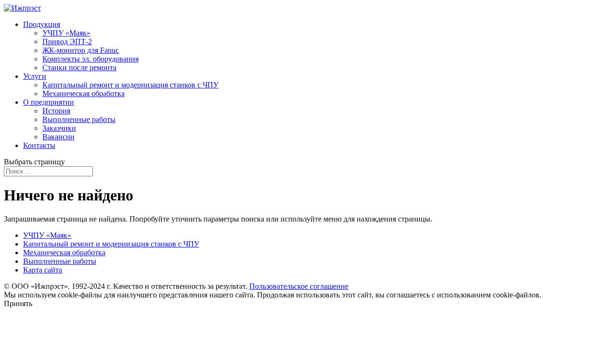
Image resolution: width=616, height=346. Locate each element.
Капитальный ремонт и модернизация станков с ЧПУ (130, 85)
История (56, 111)
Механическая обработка (83, 93)
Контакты (39, 145)
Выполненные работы (79, 119)
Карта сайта (42, 270)
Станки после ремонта (79, 67)
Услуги (34, 76)
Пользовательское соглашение (298, 286)
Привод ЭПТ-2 (67, 41)
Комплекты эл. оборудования (90, 59)
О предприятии (48, 102)
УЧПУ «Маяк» (66, 33)
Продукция (41, 24)
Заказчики (59, 128)
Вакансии (58, 137)
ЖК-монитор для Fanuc (80, 50)
